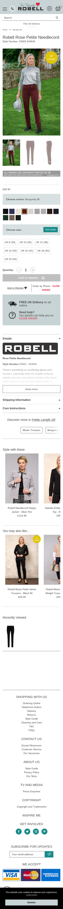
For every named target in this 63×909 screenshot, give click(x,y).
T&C (31, 726)
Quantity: (8, 270)
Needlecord (17, 30)
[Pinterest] (44, 832)
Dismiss (31, 902)
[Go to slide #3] (49, 153)
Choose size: (14, 229)
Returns (31, 714)
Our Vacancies (31, 753)
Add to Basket (28, 278)
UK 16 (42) (27, 250)
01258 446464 (28, 318)
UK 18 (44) (43, 250)
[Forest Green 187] (18, 217)
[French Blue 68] (12, 211)
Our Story (31, 776)
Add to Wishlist (15, 288)
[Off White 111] (18, 211)
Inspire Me (31, 815)
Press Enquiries (31, 791)
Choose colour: (23, 199)
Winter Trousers (31, 430)
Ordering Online (31, 703)
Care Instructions (14, 408)
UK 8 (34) (10, 242)
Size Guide (50, 229)
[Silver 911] (37, 211)
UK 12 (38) (42, 242)
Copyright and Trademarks (31, 806)
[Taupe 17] (12, 217)
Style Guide (31, 718)
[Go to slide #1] (11, 153)
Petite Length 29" (44, 420)
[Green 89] (5, 217)
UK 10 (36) (26, 242)
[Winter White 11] (30, 211)
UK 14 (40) (11, 250)
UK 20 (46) (11, 259)
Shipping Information (17, 399)
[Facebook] (19, 832)
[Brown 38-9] (49, 211)
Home (5, 30)
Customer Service (31, 749)
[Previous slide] (8, 92)
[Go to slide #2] (30, 153)
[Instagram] (36, 832)
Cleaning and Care (31, 722)
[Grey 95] (43, 211)
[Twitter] (27, 832)
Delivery (31, 711)
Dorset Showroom (31, 745)
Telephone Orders (31, 707)
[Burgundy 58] (24, 211)
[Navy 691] (56, 211)
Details (7, 338)
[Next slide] (55, 92)
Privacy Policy (31, 772)
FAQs (32, 730)
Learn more (31, 895)
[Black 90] (5, 211)
